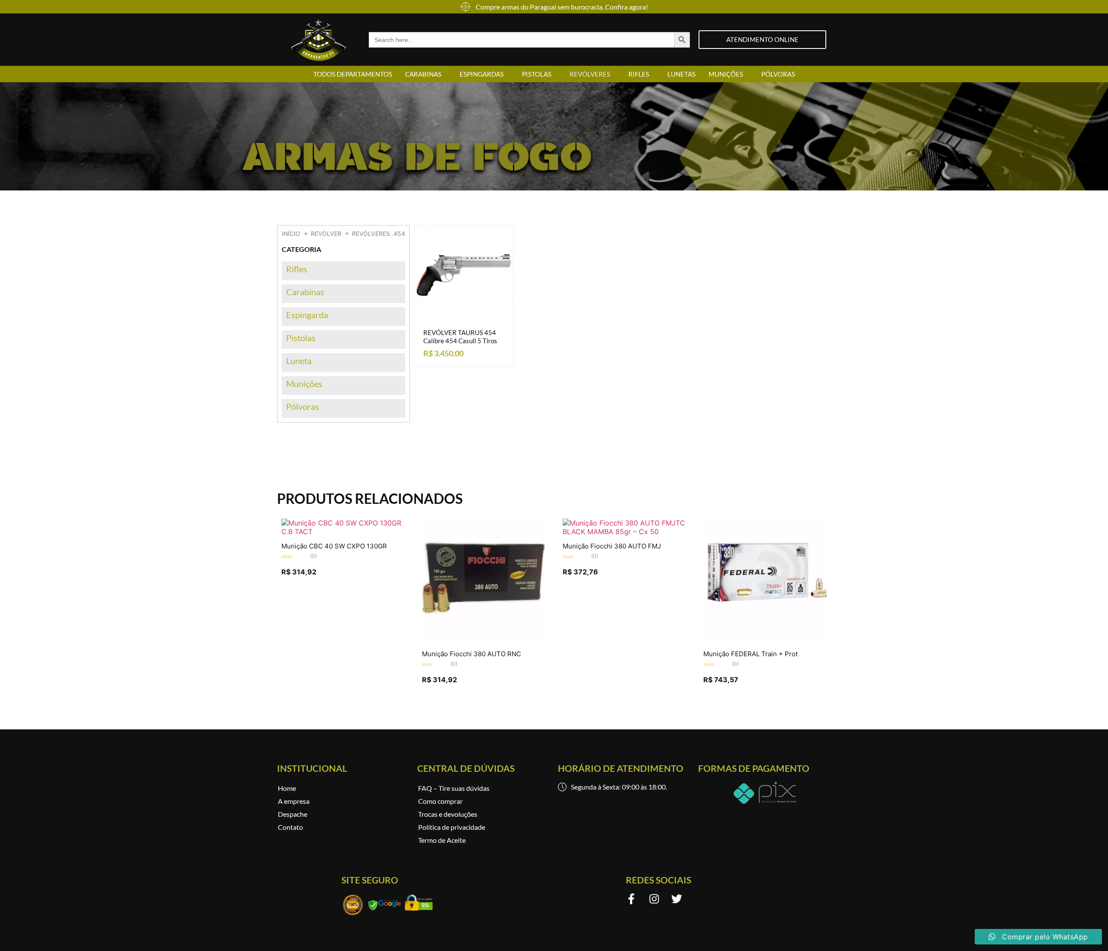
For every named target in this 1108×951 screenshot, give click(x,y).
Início (291, 233)
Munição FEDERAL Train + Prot (750, 654)
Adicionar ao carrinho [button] (472, 322)
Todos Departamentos (352, 74)
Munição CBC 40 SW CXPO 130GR (334, 546)
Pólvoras (778, 74)
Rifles (638, 74)
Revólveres (590, 74)
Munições (726, 74)
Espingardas (482, 74)
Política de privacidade (451, 827)
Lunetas (681, 74)
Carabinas (423, 74)
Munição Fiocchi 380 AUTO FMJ (612, 546)
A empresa (293, 801)
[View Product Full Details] (343, 531)
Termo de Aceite (442, 840)
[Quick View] (459, 322)
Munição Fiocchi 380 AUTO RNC (471, 654)
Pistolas (536, 74)
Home (287, 788)
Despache (292, 814)
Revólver (326, 233)
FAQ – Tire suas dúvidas (454, 788)
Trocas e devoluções (447, 814)
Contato (290, 827)
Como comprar (440, 801)
